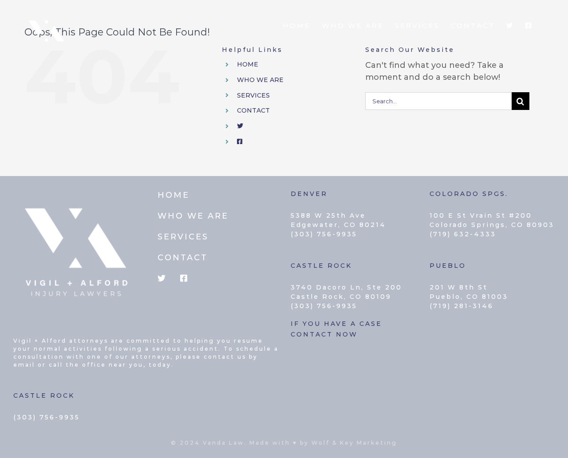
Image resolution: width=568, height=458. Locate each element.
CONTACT (253, 110)
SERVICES (253, 95)
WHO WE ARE (260, 80)
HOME (247, 64)
